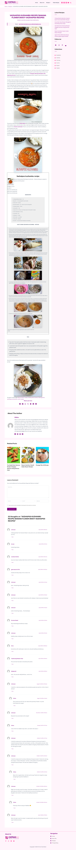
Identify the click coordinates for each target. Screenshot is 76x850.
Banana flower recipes (23, 397)
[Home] (52, 836)
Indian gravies (41, 397)
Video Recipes (56, 2)
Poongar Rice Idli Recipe (42, 465)
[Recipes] (53, 841)
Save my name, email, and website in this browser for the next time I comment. (22, 505)
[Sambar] (57, 58)
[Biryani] (57, 65)
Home (36, 2)
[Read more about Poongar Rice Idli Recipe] (42, 455)
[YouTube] (68, 2)
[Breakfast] (58, 55)
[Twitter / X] (28, 404)
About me (42, 2)
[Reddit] (36, 404)
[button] (50, 2)
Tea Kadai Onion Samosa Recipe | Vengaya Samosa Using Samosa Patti (62, 27)
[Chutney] (57, 60)
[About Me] (53, 838)
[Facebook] (62, 2)
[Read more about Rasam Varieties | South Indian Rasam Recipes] (27, 455)
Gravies (36, 397)
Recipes (48, 2)
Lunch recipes (21, 399)
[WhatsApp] (25, 404)
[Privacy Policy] (54, 843)
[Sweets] (57, 68)
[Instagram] (64, 2)
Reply (12, 536)
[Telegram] (30, 404)
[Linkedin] (33, 404)
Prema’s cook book (18, 126)
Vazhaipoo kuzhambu (12, 399)
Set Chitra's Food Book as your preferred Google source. (30, 24)
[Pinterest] (66, 2)
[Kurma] (57, 63)
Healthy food (31, 397)
